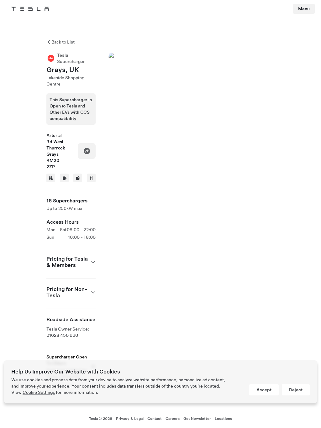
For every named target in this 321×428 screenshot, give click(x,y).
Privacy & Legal (130, 418)
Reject (296, 389)
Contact (154, 418)
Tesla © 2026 (100, 418)
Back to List (63, 41)
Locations (223, 418)
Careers (173, 418)
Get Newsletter (197, 418)
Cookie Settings (39, 392)
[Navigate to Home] (30, 9)
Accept (263, 389)
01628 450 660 (62, 335)
